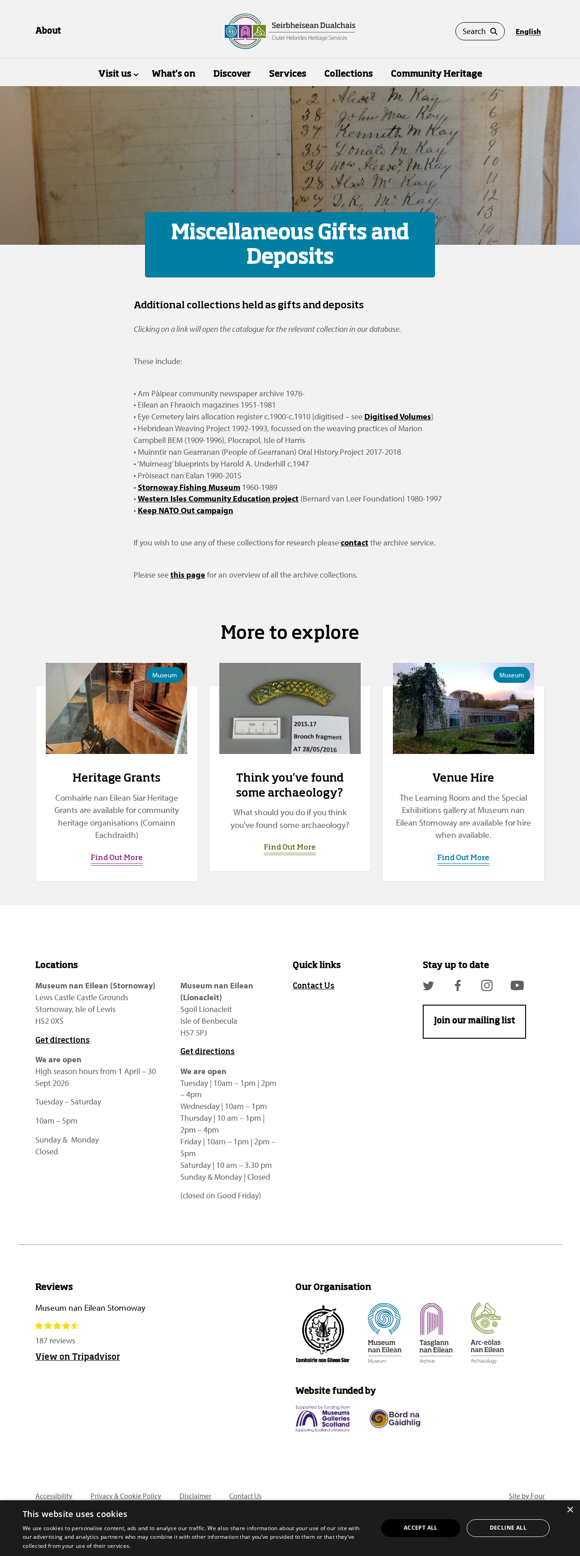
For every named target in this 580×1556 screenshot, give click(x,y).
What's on (173, 74)
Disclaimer (195, 1495)
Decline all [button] (508, 1528)
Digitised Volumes (397, 416)
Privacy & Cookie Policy (126, 1495)
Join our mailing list (474, 1021)
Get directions (62, 1041)
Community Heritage (436, 74)
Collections (348, 74)
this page (187, 574)
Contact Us (313, 986)
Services (287, 74)
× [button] (569, 1510)
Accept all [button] (421, 1528)
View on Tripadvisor (77, 1357)
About (48, 31)
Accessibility (53, 1495)
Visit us (114, 74)
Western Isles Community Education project (218, 498)
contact (354, 542)
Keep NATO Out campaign (185, 510)
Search (474, 31)
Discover (232, 74)
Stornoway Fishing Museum (189, 487)
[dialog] (290, 1528)
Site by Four (527, 1495)
